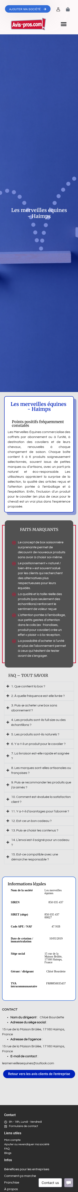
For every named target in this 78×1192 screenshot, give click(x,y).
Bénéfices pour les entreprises (26, 1169)
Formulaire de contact (23, 1126)
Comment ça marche (20, 1176)
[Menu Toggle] (64, 24)
